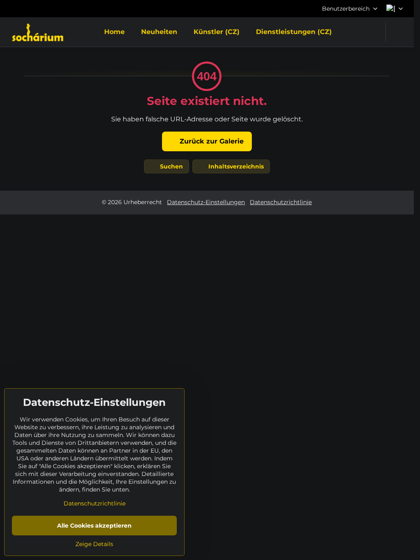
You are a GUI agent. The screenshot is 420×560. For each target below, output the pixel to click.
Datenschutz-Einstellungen (206, 202)
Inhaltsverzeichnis (235, 166)
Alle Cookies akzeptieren (94, 525)
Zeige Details (94, 544)
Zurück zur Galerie (211, 141)
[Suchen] (397, 32)
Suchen (170, 166)
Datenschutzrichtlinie (281, 202)
